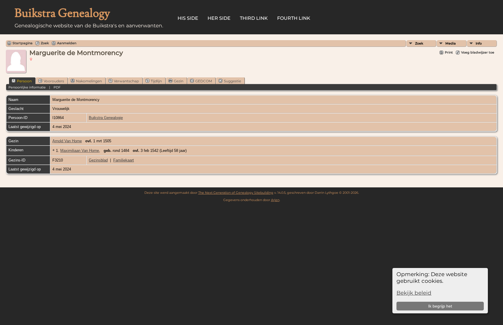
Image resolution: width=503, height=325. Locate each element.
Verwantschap (126, 81)
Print (449, 52)
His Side (188, 18)
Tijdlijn (156, 81)
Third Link (254, 18)
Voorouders (54, 81)
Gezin (178, 81)
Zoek (419, 43)
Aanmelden (66, 43)
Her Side (219, 18)
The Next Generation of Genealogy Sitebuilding (235, 193)
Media (450, 43)
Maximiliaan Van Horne (79, 150)
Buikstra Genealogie (106, 118)
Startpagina (23, 43)
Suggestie (232, 81)
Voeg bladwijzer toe (477, 52)
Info (479, 43)
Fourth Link (293, 18)
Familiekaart (123, 160)
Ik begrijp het (440, 306)
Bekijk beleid (413, 293)
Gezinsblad (98, 160)
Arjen (275, 200)
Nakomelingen (89, 81)
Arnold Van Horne (67, 141)
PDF (57, 87)
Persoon (24, 81)
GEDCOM (203, 81)
